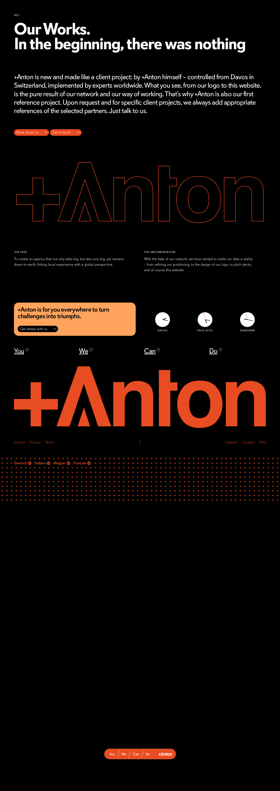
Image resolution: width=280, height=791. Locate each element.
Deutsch (20, 463)
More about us (27, 132)
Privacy (35, 442)
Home (140, 398)
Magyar (59, 463)
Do (148, 754)
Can (136, 754)
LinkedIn (231, 442)
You (112, 754)
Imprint (19, 442)
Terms (49, 442)
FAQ (263, 442)
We (123, 754)
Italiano (40, 463)
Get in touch (61, 132)
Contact (249, 442)
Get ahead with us (34, 329)
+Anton (165, 754)
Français (79, 463)
